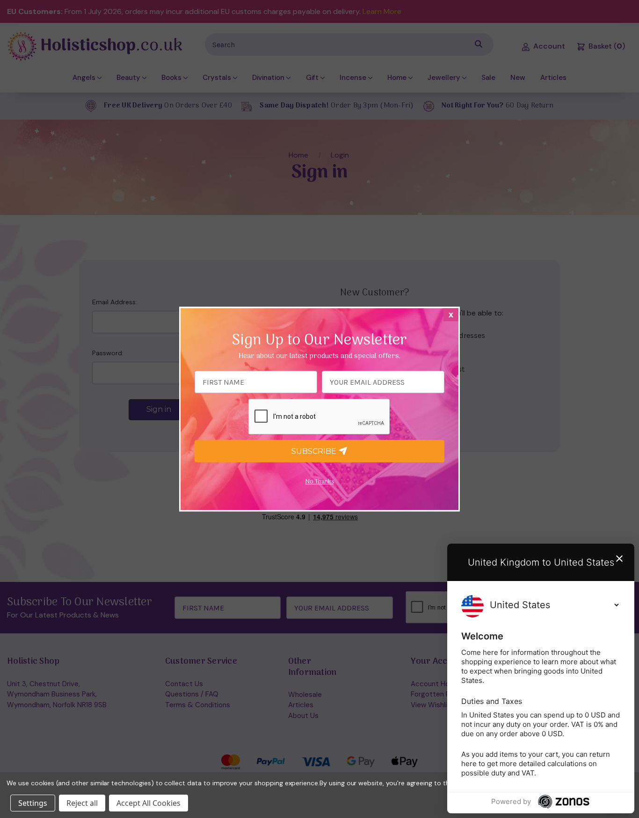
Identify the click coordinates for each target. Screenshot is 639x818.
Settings (32, 803)
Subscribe (314, 451)
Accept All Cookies (148, 803)
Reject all (82, 803)
